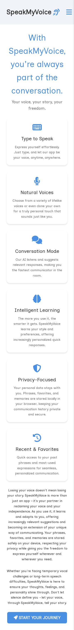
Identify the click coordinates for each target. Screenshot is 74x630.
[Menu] (69, 12)
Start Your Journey (39, 617)
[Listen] (56, 12)
